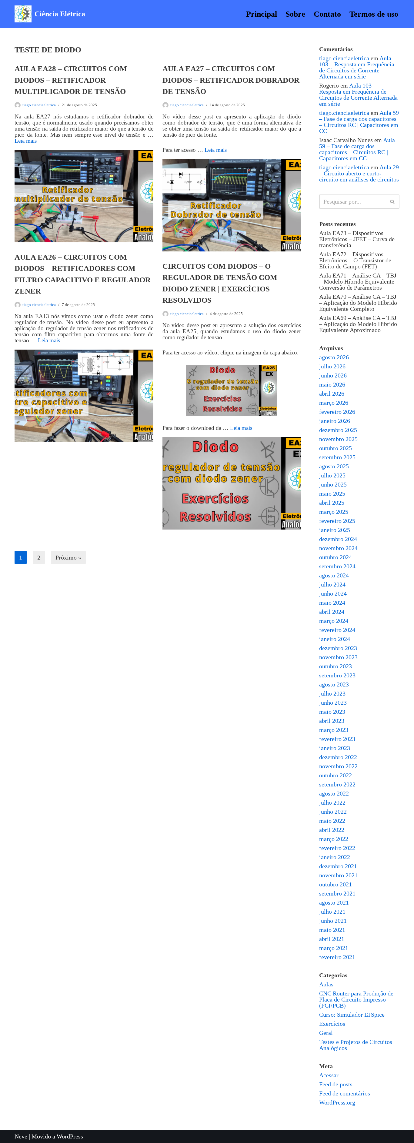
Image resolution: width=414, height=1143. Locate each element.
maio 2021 (332, 929)
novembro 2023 (338, 657)
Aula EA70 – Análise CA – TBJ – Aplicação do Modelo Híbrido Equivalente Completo (358, 302)
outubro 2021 (335, 884)
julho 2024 (332, 584)
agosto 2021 (334, 902)
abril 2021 (331, 938)
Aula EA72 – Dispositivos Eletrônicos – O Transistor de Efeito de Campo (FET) (355, 260)
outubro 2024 (335, 557)
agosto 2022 (334, 793)
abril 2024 (331, 611)
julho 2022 (332, 802)
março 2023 (333, 729)
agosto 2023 (334, 684)
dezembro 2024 (338, 539)
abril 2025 (331, 502)
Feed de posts (335, 1084)
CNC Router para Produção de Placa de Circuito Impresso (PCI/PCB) (356, 999)
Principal (261, 14)
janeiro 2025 (334, 530)
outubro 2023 (335, 666)
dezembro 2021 (338, 866)
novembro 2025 (338, 439)
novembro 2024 (338, 548)
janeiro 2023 (334, 748)
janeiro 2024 (334, 639)
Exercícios (332, 1023)
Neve (21, 1136)
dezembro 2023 (338, 648)
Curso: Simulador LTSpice (352, 1014)
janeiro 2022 (334, 857)
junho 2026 (333, 375)
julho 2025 (332, 475)
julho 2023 (332, 693)
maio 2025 (332, 493)
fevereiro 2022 (337, 848)
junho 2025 (333, 484)
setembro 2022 (337, 784)
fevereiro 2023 (337, 739)
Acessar (329, 1075)
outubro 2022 (335, 775)
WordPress (70, 1136)
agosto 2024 (334, 575)
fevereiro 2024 (337, 629)
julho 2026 (332, 366)
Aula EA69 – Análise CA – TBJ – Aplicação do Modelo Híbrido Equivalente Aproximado (358, 323)
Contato (327, 14)
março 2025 (333, 511)
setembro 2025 (337, 457)
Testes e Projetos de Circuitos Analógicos (355, 1044)
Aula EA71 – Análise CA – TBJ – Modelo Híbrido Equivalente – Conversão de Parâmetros (359, 281)
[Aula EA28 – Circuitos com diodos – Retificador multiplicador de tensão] (84, 196)
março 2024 (333, 620)
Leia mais (26, 141)
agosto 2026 (334, 357)
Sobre (295, 14)
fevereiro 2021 (337, 957)
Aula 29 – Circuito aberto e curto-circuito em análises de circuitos (359, 173)
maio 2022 (332, 820)
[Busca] (392, 201)
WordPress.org (337, 1102)
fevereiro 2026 (337, 411)
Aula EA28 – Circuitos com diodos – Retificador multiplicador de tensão (71, 80)
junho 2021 (333, 920)
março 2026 (333, 402)
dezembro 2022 (338, 757)
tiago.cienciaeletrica (39, 105)
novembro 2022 (338, 766)
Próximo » (68, 557)
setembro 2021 (337, 893)
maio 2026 (332, 384)
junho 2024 (333, 593)
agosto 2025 (334, 466)
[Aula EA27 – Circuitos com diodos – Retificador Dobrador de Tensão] (231, 205)
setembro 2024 (337, 566)
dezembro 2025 (338, 430)
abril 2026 (331, 393)
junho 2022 (333, 811)
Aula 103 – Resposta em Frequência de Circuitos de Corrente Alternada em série (356, 67)
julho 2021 (332, 911)
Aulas (326, 984)
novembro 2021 (338, 875)
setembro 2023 (337, 675)
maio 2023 (332, 711)
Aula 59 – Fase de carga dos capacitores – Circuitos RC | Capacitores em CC (359, 121)
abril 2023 (331, 720)
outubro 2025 (335, 448)
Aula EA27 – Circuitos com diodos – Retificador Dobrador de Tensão (230, 80)
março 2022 (333, 839)
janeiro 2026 (334, 420)
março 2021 (333, 948)
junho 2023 (333, 702)
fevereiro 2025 (337, 520)
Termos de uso (373, 14)
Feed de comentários (344, 1093)
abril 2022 (331, 829)
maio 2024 (332, 602)
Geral (326, 1032)
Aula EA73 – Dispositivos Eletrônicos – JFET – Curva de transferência (357, 239)
